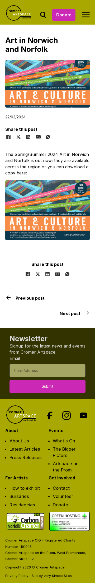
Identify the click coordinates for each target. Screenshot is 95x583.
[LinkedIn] (28, 137)
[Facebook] (8, 137)
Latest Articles (25, 449)
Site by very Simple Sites (52, 575)
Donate (64, 14)
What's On (64, 440)
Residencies (22, 504)
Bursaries (19, 496)
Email (15, 358)
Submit (47, 386)
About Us (19, 440)
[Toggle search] (43, 15)
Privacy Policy (16, 575)
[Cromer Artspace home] (19, 15)
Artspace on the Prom (66, 466)
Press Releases (26, 457)
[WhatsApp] (48, 137)
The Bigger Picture (64, 452)
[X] (18, 137)
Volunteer (63, 496)
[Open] (86, 14)
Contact (61, 488)
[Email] (38, 137)
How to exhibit (25, 488)
